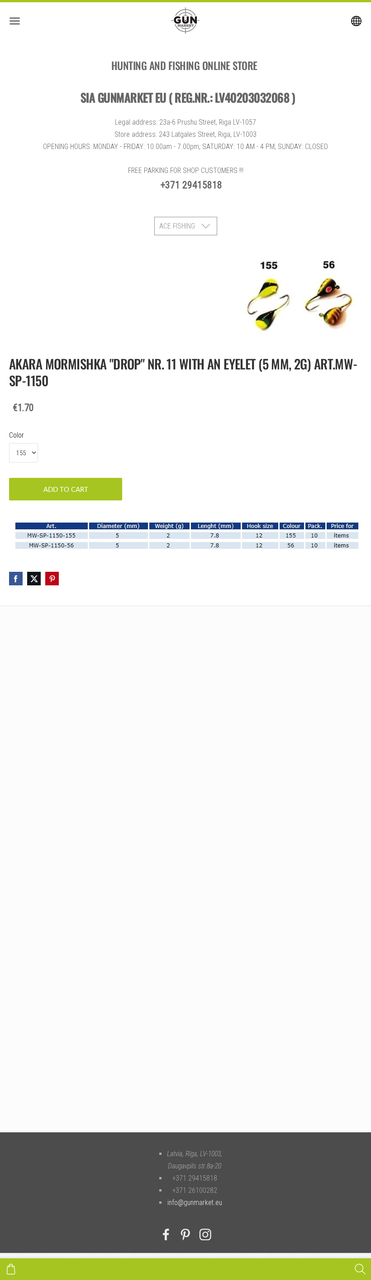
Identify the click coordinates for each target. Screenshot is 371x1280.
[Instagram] (205, 1235)
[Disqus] (185, 740)
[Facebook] (166, 1235)
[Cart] (11, 1269)
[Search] (360, 1269)
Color (16, 435)
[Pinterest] (185, 1235)
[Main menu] (14, 21)
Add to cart (65, 489)
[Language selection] (356, 21)
